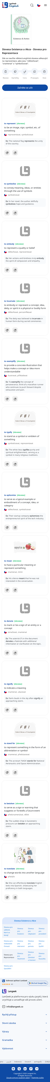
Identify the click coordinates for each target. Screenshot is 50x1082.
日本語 (47, 1062)
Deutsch (28, 1062)
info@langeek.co (14, 1006)
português (38, 1062)
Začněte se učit (25, 87)
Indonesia (18, 1062)
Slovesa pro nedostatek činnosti (8, 943)
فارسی (8, 1062)
